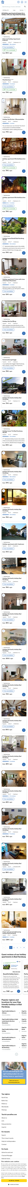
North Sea (5, 1097)
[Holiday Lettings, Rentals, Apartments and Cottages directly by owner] (2, 2)
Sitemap (4, 1110)
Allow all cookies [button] (14, 1180)
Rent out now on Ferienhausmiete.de (14, 1081)
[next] (20, 947)
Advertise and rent (7, 1152)
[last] (24, 947)
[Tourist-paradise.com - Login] (22, 2)
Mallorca (4, 1103)
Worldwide (5, 1107)
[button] (26, 2)
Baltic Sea (5, 1100)
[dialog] (14, 1173)
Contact (4, 1144)
